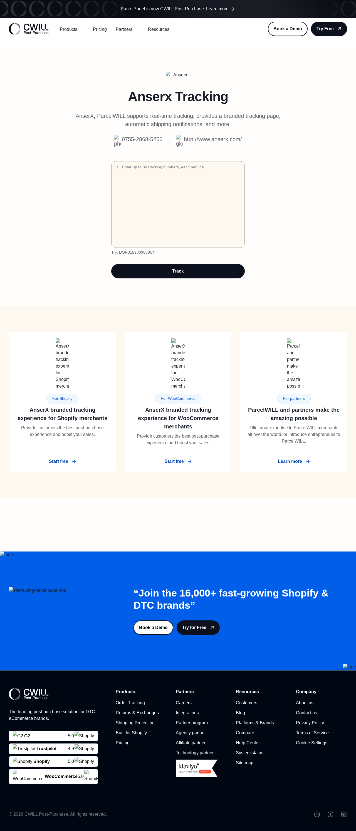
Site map (244, 762)
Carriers (184, 702)
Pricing (100, 29)
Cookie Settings (311, 742)
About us (304, 702)
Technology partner (195, 752)
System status (249, 752)
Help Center (248, 742)
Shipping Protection (135, 722)
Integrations (187, 712)
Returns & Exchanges (137, 712)
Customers (246, 702)
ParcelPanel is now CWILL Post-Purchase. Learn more (175, 8)
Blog (240, 712)
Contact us (306, 712)
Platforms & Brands (255, 722)
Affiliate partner (191, 742)
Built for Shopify (131, 732)
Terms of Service (312, 732)
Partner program (192, 722)
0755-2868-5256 (142, 139)
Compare (245, 732)
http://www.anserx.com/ (213, 139)
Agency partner (191, 732)
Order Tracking (130, 702)
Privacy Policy (310, 722)
